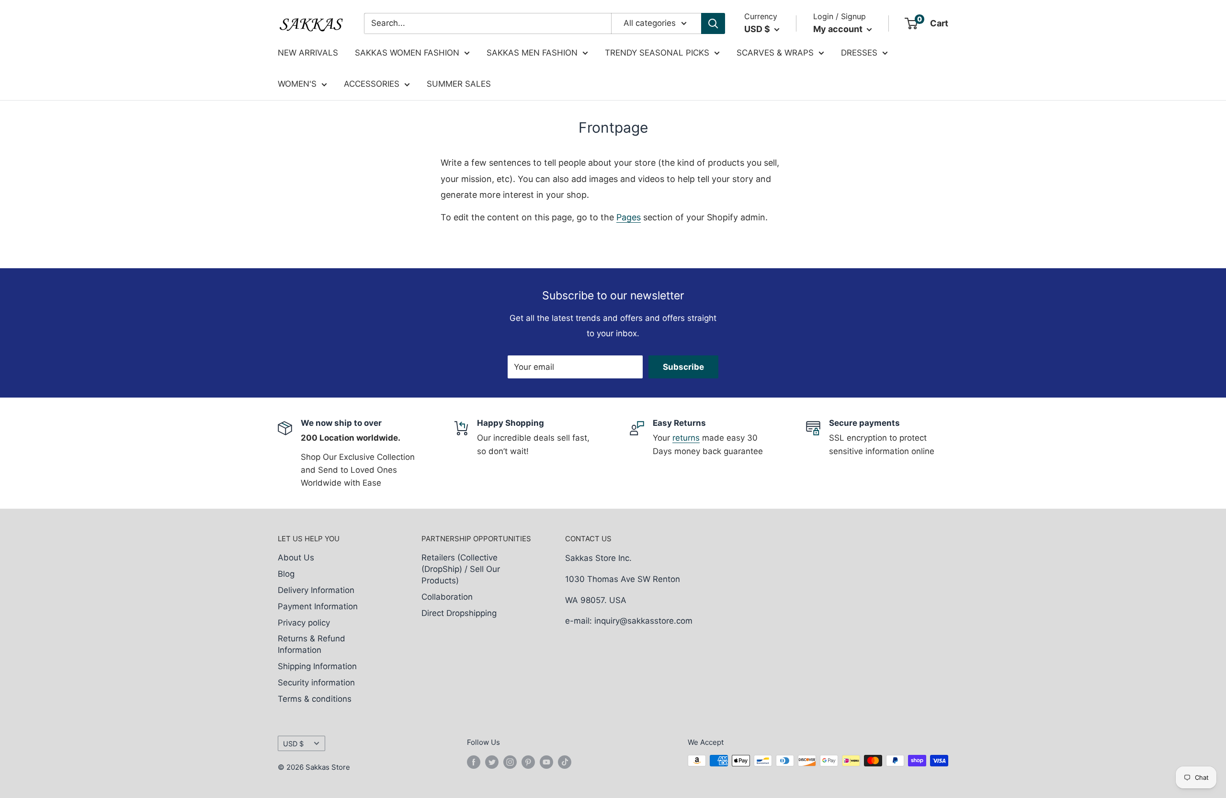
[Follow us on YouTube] (546, 762)
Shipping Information (317, 666)
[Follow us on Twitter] (492, 762)
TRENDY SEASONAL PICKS (657, 52)
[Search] (713, 23)
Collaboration (447, 597)
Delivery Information (316, 590)
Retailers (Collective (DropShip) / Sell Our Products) (460, 569)
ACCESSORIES (371, 84)
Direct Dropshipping (459, 613)
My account (838, 29)
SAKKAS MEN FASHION (532, 52)
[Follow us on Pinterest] (528, 762)
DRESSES (859, 52)
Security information (316, 682)
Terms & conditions (315, 699)
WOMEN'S (297, 84)
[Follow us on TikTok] (564, 762)
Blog (286, 574)
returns (686, 438)
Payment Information (318, 606)
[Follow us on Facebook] (473, 762)
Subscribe (683, 367)
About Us (296, 557)
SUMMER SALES (459, 84)
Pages (628, 217)
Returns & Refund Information (311, 644)
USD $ (293, 744)
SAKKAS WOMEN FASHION (407, 52)
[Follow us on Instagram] (510, 762)
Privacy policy (304, 622)
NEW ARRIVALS (308, 52)
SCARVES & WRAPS (775, 52)
